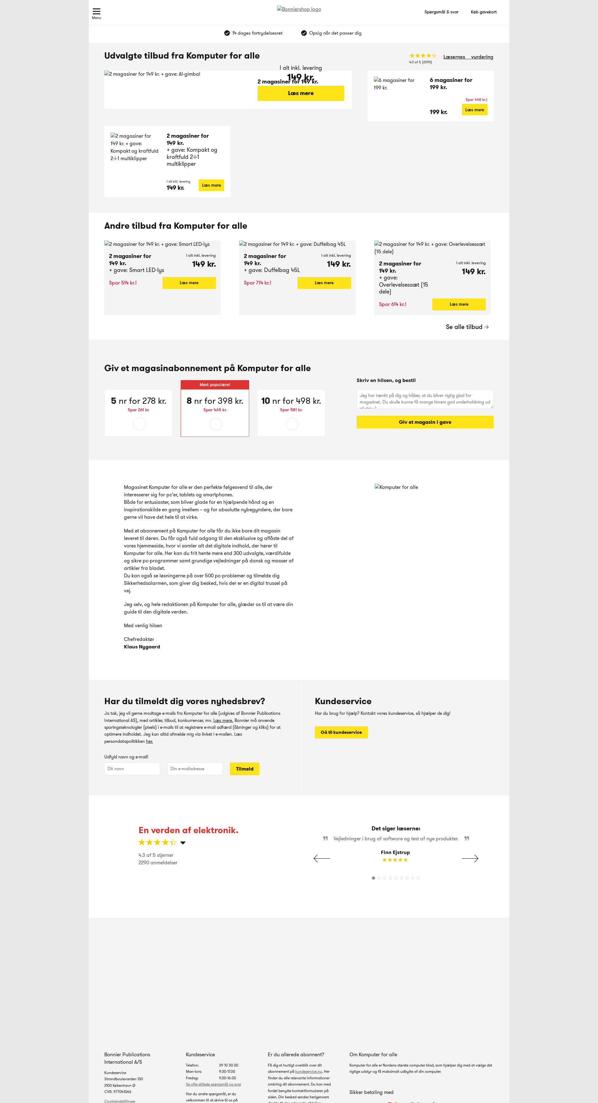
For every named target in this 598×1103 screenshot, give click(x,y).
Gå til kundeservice (341, 732)
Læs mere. (223, 720)
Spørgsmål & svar (441, 12)
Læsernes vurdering (468, 56)
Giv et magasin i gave (425, 422)
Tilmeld (245, 768)
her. (149, 741)
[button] (470, 858)
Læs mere (301, 93)
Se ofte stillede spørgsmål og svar (213, 1084)
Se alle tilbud (464, 326)
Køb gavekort (484, 12)
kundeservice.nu (308, 1071)
